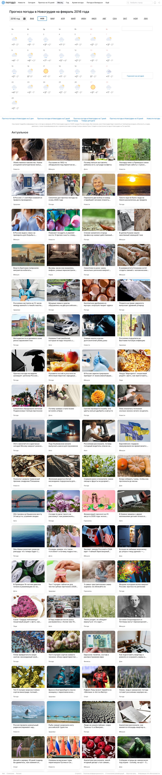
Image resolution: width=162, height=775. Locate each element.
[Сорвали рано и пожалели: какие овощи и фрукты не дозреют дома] (98, 471)
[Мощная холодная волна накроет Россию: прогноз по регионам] (133, 576)
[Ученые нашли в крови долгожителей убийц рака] (98, 330)
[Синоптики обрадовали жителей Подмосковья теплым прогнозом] (28, 401)
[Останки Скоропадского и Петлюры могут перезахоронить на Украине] (133, 612)
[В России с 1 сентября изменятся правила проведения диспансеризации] (28, 190)
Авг (104, 18)
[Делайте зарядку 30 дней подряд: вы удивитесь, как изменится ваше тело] (28, 752)
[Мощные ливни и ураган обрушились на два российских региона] (63, 295)
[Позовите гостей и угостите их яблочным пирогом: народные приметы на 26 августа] (63, 365)
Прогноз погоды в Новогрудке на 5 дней (53, 118)
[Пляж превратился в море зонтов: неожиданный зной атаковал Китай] (28, 647)
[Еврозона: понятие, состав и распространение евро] (98, 647)
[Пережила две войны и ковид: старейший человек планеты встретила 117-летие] (98, 190)
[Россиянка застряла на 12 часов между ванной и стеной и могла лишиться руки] (28, 295)
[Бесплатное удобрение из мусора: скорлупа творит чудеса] (98, 295)
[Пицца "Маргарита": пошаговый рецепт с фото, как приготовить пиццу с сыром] (133, 365)
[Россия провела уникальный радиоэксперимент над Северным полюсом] (28, 717)
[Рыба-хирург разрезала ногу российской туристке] (63, 717)
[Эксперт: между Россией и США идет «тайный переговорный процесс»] (98, 541)
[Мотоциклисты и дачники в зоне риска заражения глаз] (28, 330)
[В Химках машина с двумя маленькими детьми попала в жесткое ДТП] (133, 506)
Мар (52, 18)
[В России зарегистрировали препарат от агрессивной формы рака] (98, 365)
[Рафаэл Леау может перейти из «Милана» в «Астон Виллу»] (98, 682)
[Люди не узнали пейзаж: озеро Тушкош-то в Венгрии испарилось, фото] (98, 717)
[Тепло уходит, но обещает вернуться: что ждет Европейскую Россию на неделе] (98, 612)
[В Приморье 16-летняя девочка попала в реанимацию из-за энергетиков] (28, 576)
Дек (146, 18)
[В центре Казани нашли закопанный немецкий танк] (133, 225)
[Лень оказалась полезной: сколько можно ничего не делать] (133, 401)
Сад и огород (72, 121)
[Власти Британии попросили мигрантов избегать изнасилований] (28, 260)
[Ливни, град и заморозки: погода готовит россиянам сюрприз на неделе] (133, 682)
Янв (32, 18)
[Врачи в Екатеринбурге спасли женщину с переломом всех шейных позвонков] (63, 682)
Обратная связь (131, 773)
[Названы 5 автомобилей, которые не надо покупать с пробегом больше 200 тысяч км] (63, 330)
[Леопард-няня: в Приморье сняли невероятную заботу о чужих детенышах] (133, 155)
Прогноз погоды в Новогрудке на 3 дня (18, 118)
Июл (94, 18)
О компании (10, 773)
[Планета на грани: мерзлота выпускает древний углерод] (133, 295)
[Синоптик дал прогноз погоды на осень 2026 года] (63, 190)
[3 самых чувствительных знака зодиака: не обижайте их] (98, 576)
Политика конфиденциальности (93, 773)
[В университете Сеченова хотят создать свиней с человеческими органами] (133, 260)
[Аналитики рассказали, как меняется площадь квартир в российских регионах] (133, 717)
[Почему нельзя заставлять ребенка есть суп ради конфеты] (98, 155)
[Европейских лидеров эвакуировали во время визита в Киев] (133, 436)
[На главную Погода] (10, 2)
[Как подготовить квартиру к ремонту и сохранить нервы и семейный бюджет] (133, 647)
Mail (3, 773)
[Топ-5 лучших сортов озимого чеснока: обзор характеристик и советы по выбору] (63, 647)
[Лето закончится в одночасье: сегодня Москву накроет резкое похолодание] (28, 436)
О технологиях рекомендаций (114, 773)
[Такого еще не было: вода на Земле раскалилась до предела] (133, 190)
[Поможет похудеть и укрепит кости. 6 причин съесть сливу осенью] (63, 225)
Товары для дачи (88, 121)
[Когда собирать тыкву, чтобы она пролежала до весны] (133, 471)
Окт (125, 18)
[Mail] (3, 2)
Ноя (135, 18)
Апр (63, 18)
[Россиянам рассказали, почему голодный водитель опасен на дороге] (98, 436)
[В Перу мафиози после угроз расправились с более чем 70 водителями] (63, 612)
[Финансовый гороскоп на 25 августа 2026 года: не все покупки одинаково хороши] (98, 506)
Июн (83, 18)
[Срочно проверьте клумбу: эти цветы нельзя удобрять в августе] (98, 401)
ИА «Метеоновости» (153, 773)
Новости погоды (153, 118)
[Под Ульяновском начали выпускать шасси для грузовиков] (63, 436)
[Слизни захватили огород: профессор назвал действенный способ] (98, 225)
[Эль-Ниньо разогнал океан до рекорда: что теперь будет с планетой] (28, 541)
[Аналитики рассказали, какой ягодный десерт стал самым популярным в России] (98, 752)
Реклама (18, 773)
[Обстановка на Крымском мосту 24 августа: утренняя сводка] (28, 506)
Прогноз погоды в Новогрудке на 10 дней (126, 118)
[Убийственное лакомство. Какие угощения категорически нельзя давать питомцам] (28, 155)
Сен (115, 18)
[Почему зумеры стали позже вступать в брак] (63, 401)
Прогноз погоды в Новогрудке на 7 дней (90, 118)
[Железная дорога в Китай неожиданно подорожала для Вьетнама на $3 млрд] (63, 471)
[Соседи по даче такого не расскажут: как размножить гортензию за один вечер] (63, 506)
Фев (42, 19)
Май (73, 18)
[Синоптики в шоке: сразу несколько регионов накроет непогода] (98, 260)
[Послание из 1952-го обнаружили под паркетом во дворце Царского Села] (63, 155)
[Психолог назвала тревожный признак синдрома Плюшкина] (28, 471)
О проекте (78, 773)
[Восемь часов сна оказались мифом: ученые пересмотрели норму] (63, 260)
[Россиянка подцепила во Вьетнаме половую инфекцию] (133, 330)
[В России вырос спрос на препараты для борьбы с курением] (28, 225)
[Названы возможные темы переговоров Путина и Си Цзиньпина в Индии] (63, 752)
